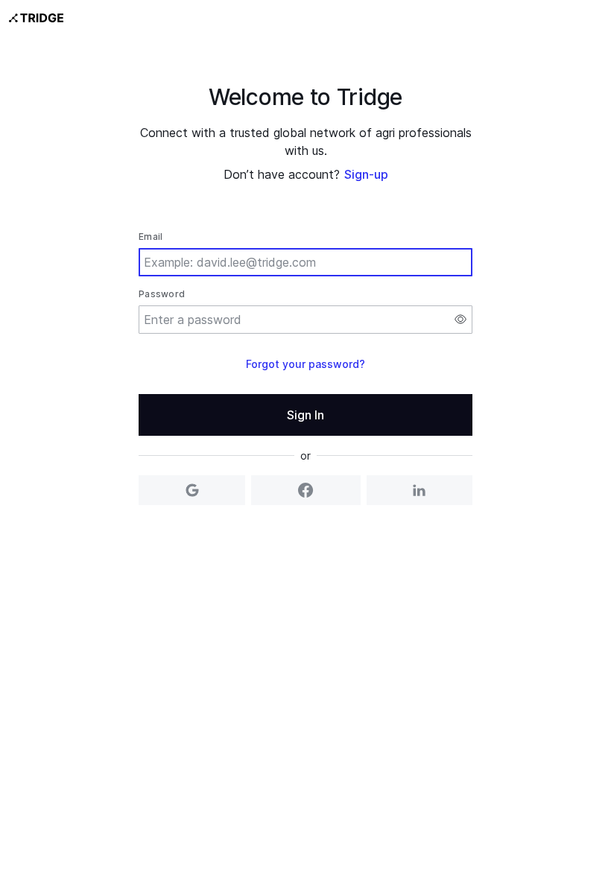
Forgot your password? (305, 364)
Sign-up (366, 174)
